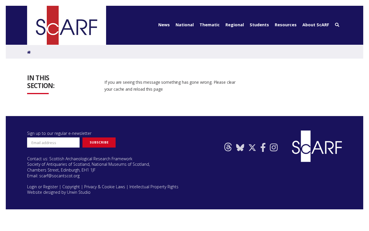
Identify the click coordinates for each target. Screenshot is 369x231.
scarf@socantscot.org (59, 175)
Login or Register (42, 186)
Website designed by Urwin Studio (59, 192)
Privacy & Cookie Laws (104, 186)
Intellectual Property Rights (153, 186)
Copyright (71, 186)
